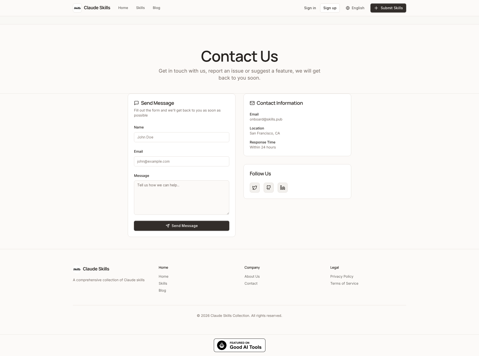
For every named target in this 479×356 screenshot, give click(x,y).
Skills (140, 8)
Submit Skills (392, 8)
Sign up (330, 8)
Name (139, 127)
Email (138, 151)
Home (123, 8)
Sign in (310, 8)
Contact (250, 283)
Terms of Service (344, 283)
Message (141, 176)
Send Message (185, 226)
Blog (156, 8)
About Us (252, 276)
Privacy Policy (342, 276)
